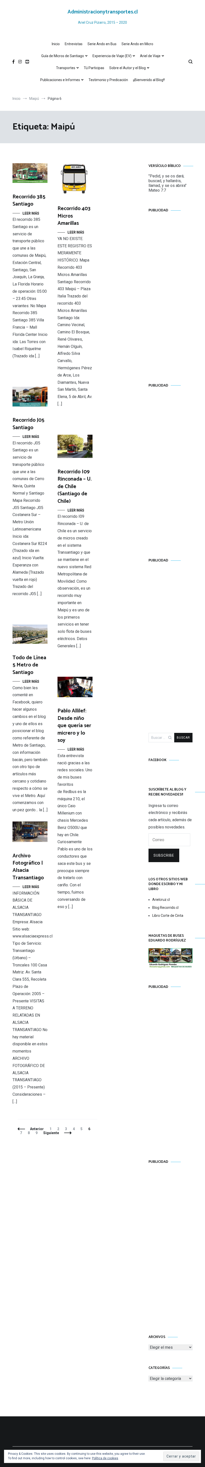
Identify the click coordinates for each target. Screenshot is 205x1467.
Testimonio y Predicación (108, 80)
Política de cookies (105, 1458)
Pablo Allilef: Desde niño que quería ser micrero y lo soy (74, 726)
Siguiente (51, 1133)
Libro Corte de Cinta (167, 916)
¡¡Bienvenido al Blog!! (149, 80)
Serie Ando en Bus (102, 44)
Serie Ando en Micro (137, 44)
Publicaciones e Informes (60, 80)
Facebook (157, 760)
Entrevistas (73, 44)
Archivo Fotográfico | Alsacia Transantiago (28, 867)
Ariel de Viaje (150, 56)
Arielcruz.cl (161, 900)
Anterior (37, 1129)
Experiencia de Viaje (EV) (112, 56)
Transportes (65, 68)
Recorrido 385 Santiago (28, 200)
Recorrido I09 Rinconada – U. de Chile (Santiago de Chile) (75, 487)
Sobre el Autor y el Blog (127, 68)
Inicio (56, 44)
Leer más (30, 213)
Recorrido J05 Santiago (28, 424)
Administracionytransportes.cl (103, 12)
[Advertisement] (170, 293)
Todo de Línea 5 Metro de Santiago (29, 665)
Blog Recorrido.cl (165, 908)
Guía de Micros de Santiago (62, 56)
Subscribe (164, 855)
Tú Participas (94, 68)
